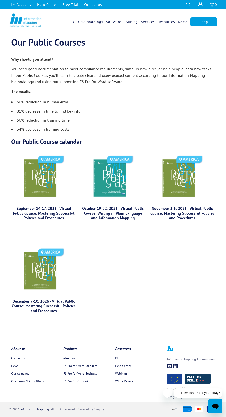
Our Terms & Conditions (27, 381)
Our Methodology (88, 21)
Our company (20, 374)
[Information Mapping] (25, 20)
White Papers (124, 381)
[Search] (188, 5)
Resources (166, 21)
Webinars (121, 374)
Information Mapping (34, 409)
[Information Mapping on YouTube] (169, 366)
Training (131, 21)
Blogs (119, 358)
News (14, 366)
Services (148, 21)
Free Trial (71, 4)
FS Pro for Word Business (80, 374)
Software (113, 21)
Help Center (47, 4)
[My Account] (200, 5)
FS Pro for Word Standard (80, 366)
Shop (203, 21)
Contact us (93, 4)
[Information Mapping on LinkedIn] (175, 366)
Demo (183, 21)
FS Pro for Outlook (76, 381)
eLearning (70, 358)
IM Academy (21, 4)
